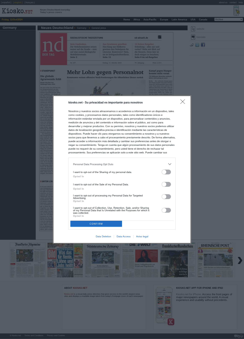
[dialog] (122, 169)
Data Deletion (103, 236)
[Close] (183, 102)
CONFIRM (96, 223)
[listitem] (122, 164)
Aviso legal (142, 236)
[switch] (166, 172)
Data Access (124, 236)
